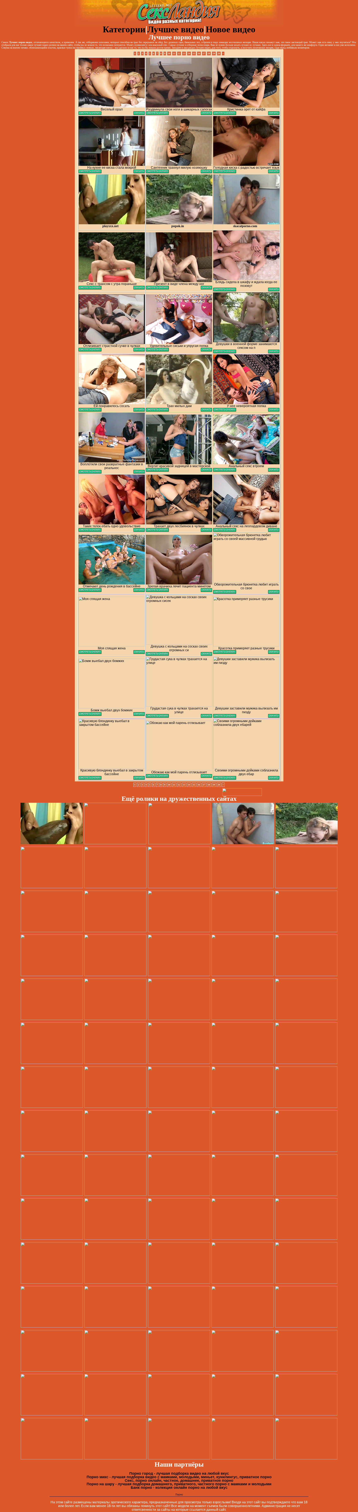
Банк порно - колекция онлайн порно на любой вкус (179, 1487)
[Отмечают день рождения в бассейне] (90, 591)
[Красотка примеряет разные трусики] (224, 653)
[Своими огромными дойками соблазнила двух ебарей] (224, 778)
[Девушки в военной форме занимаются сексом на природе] (224, 352)
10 (169, 53)
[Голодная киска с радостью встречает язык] (224, 172)
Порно (179, 1494)
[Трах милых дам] (157, 410)
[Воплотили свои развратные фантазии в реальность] (90, 472)
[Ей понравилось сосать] (90, 410)
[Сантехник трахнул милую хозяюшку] (157, 172)
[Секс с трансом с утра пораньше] (90, 288)
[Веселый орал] (90, 114)
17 (204, 53)
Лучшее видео (175, 29)
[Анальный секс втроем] (224, 470)
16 (199, 53)
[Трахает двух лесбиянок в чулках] (157, 530)
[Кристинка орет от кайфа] (224, 114)
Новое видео (230, 29)
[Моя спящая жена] (90, 653)
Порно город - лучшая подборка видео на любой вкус (179, 1473)
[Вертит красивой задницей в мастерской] (157, 470)
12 (179, 53)
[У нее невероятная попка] (224, 410)
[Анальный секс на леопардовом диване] (224, 530)
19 (214, 53)
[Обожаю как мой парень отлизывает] (157, 776)
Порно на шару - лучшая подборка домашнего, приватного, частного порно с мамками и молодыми (179, 1484)
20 (219, 53)
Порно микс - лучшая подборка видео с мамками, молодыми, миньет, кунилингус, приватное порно (179, 1477)
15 (194, 53)
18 (209, 53)
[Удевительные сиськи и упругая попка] (157, 350)
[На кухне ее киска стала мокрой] (90, 172)
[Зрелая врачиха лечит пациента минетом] (157, 591)
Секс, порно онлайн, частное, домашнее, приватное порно (179, 1480)
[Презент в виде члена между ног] (157, 288)
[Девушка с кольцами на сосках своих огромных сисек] (157, 654)
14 (189, 53)
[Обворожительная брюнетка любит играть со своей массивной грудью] (224, 592)
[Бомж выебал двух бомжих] (90, 715)
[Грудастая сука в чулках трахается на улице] (157, 716)
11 (174, 53)
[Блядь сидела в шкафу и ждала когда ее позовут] (224, 290)
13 (184, 53)
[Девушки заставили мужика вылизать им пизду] (224, 716)
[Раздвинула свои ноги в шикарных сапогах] (157, 114)
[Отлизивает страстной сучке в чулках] (90, 350)
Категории (124, 29)
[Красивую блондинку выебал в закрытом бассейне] (90, 778)
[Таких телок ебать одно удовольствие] (90, 530)
